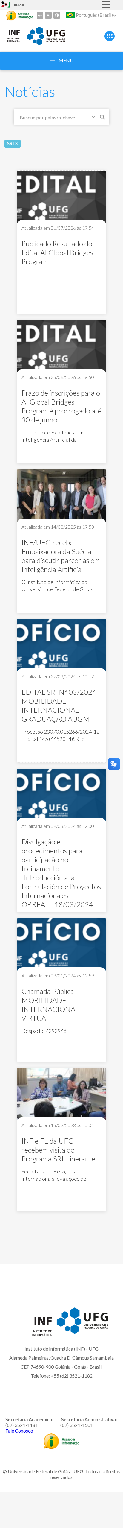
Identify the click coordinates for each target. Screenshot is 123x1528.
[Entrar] (4, 5)
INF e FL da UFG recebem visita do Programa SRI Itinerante (58, 1149)
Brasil (19, 4)
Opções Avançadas (94, 118)
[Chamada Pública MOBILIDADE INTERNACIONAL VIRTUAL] (61, 946)
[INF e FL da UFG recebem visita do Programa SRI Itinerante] (61, 1096)
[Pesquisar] (102, 117)
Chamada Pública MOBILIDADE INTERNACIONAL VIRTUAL (50, 1004)
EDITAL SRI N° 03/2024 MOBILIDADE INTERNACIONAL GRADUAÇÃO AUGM (58, 705)
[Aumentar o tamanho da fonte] (40, 15)
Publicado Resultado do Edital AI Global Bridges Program (57, 252)
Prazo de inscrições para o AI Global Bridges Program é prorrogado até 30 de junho (61, 406)
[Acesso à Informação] (19, 15)
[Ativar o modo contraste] (56, 15)
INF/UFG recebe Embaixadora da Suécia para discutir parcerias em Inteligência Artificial (60, 556)
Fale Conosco (19, 1430)
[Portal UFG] (46, 43)
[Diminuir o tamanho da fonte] (48, 15)
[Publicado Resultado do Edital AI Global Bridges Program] (61, 199)
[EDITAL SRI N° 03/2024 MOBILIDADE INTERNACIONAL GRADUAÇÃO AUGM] (61, 647)
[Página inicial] (13, 40)
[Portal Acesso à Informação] (61, 1447)
